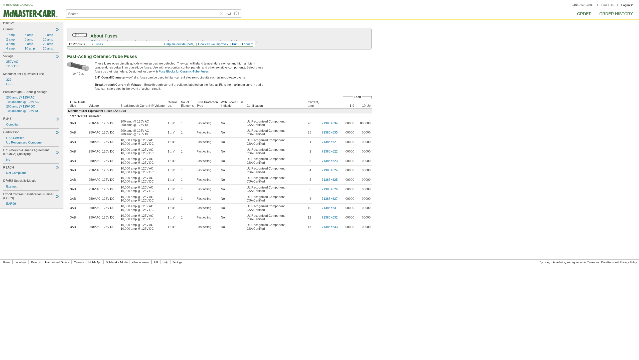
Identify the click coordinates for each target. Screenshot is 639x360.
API (156, 262)
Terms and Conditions (600, 262)
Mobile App (94, 262)
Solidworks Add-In (117, 262)
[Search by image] (236, 13)
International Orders (57, 262)
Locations (20, 262)
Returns (36, 262)
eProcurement (140, 262)
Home (6, 262)
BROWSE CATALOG (19, 4)
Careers (79, 262)
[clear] (221, 13)
